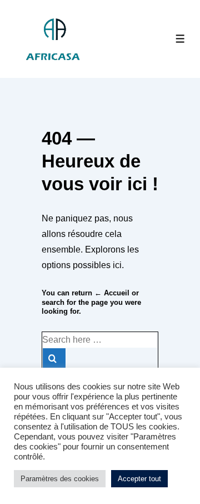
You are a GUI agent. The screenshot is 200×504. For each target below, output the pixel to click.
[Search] (54, 359)
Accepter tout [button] (139, 479)
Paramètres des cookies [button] (60, 479)
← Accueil (111, 293)
